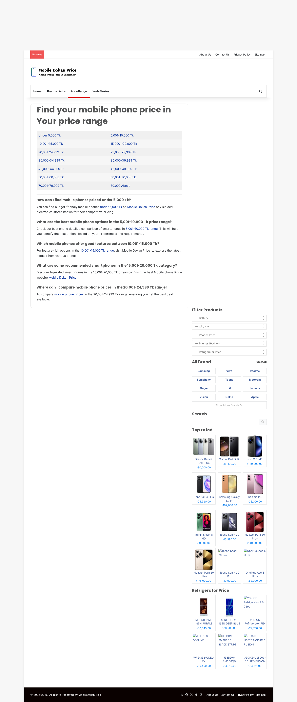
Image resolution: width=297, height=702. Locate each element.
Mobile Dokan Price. (63, 277)
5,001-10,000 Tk (122, 135)
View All (261, 362)
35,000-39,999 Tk (124, 160)
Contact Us (222, 54)
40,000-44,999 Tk (51, 169)
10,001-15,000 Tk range (97, 250)
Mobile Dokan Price (141, 207)
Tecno (229, 379)
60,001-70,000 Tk (123, 177)
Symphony (204, 379)
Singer (203, 388)
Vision (204, 397)
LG (229, 388)
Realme (255, 371)
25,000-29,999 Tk (123, 152)
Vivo (229, 371)
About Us (205, 54)
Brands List (55, 91)
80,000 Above (120, 186)
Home (37, 91)
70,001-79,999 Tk (51, 186)
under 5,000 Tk (111, 207)
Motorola (255, 379)
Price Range (79, 91)
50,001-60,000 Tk (51, 177)
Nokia (229, 397)
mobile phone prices (69, 294)
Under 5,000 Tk (49, 135)
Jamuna (255, 388)
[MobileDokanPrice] (53, 72)
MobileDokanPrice (89, 694)
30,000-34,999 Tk (51, 160)
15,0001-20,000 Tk (124, 144)
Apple (255, 397)
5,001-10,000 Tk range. (142, 229)
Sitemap (260, 54)
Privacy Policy (242, 54)
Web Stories (101, 91)
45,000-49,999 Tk (124, 169)
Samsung (204, 371)
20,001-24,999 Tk (50, 152)
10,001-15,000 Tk (50, 144)
